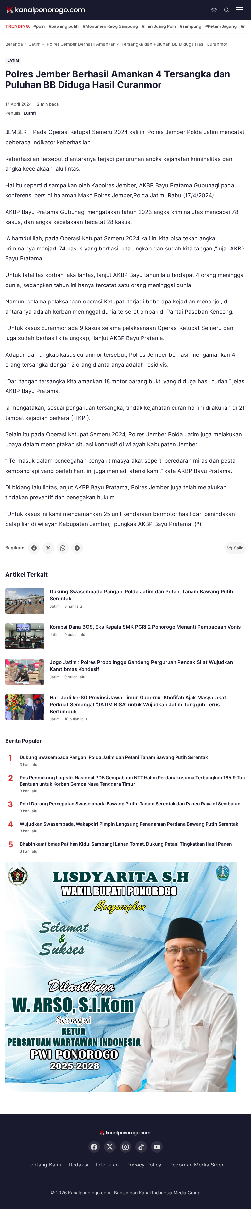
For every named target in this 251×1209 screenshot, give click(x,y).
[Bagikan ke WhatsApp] (63, 548)
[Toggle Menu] (239, 9)
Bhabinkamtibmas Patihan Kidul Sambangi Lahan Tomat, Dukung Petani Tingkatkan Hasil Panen (126, 844)
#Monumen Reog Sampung (110, 26)
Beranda (14, 44)
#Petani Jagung (221, 26)
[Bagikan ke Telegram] (77, 548)
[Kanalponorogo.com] (46, 10)
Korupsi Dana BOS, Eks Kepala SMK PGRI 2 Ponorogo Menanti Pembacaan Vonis (145, 627)
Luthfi (30, 113)
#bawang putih (64, 26)
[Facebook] (94, 1147)
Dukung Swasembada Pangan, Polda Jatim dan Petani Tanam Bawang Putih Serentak (114, 757)
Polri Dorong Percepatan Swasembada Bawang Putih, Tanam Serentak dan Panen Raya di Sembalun (130, 803)
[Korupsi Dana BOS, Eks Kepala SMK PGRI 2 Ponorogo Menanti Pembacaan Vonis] (24, 636)
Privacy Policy (143, 1164)
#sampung (190, 26)
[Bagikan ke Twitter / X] (48, 548)
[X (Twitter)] (110, 1147)
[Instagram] (125, 1147)
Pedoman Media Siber (196, 1164)
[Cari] (226, 9)
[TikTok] (141, 1147)
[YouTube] (157, 1147)
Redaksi (78, 1164)
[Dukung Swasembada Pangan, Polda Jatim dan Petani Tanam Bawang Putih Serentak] (24, 601)
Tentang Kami (44, 1164)
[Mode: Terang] (214, 9)
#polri (39, 26)
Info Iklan (107, 1164)
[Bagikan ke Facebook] (34, 548)
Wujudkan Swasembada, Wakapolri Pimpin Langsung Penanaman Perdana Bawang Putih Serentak (129, 824)
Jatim (35, 44)
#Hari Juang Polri (159, 26)
